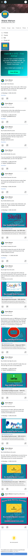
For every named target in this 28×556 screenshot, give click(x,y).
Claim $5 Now (14, 72)
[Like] (14, 99)
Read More (3, 95)
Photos (24, 28)
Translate (10, 81)
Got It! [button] (14, 554)
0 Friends (6, 32)
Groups (8, 28)
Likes (13, 28)
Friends (18, 28)
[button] (25, 2)
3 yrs (6, 81)
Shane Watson (9, 80)
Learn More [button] (15, 551)
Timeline (3, 28)
